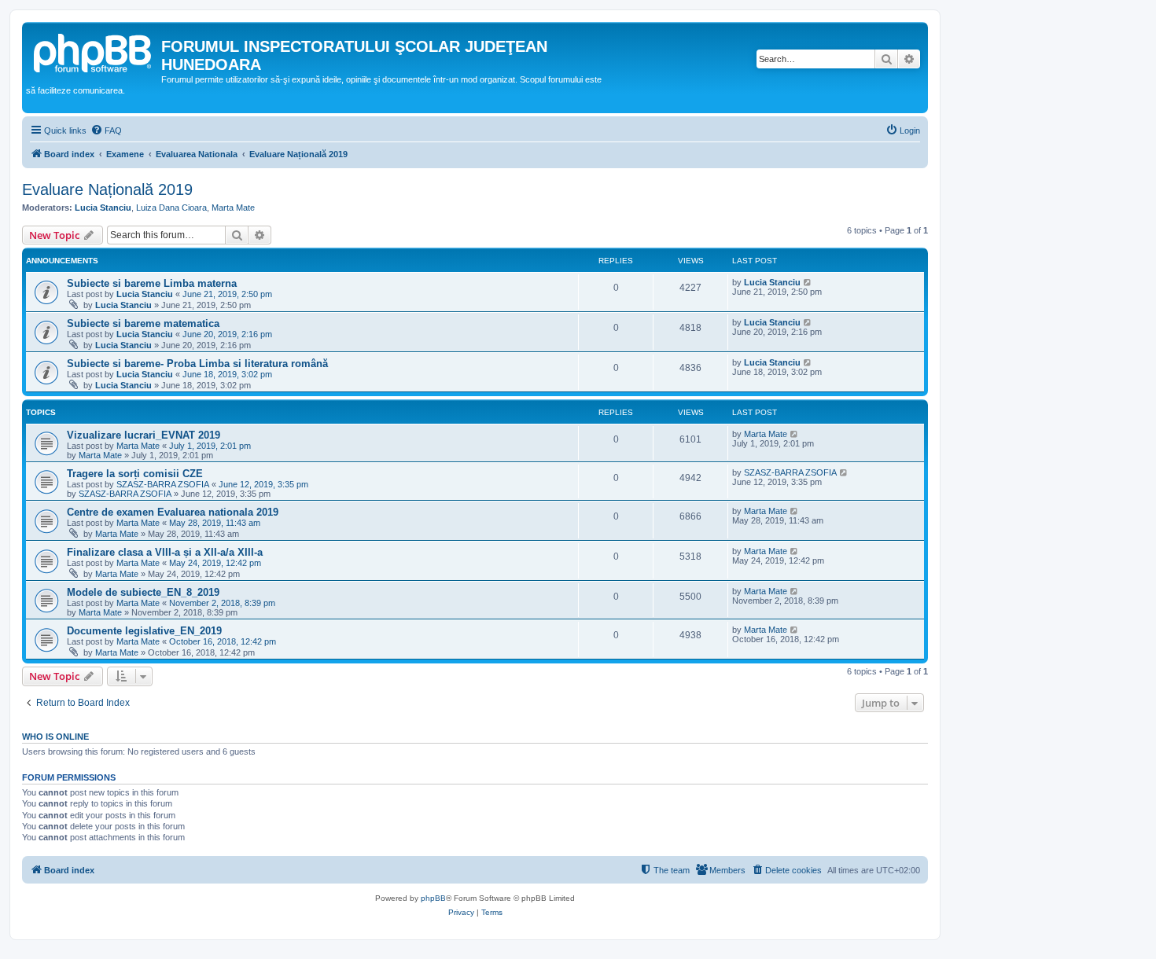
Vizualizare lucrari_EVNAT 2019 (143, 435)
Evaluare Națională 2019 (107, 189)
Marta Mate (233, 207)
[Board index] (93, 51)
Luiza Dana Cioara (171, 207)
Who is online (55, 736)
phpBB (433, 898)
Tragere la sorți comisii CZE (135, 474)
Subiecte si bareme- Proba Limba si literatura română (197, 363)
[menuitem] (106, 130)
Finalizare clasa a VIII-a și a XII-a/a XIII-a (165, 552)
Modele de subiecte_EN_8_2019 (143, 592)
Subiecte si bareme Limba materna (152, 283)
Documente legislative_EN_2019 (144, 631)
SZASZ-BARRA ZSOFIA (162, 484)
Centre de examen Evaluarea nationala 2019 (172, 512)
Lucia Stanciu (103, 207)
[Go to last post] (808, 282)
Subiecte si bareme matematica (143, 323)
